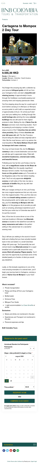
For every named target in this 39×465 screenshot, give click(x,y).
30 (6, 381)
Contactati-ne (8, 445)
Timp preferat (9, 387)
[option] (6, 60)
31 (11, 381)
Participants (8, 347)
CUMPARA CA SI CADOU (19, 401)
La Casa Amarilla (27, 305)
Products (5, 19)
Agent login (34, 461)
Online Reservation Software (14, 461)
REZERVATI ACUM (19, 392)
